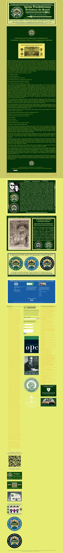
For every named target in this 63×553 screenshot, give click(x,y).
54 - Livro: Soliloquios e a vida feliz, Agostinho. (46, 378)
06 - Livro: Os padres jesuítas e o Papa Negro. (46, 313)
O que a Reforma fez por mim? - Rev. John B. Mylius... (14, 395)
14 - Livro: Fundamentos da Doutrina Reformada (46, 322)
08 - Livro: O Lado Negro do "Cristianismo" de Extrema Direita (48, 315)
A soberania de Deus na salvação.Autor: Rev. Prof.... (14, 331)
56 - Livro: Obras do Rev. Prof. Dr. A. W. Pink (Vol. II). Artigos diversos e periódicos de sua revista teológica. (48, 381)
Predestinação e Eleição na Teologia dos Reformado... (14, 408)
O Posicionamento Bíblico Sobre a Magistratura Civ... (14, 426)
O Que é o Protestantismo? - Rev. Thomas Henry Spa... (14, 410)
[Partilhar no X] (15, 170)
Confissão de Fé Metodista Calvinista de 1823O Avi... (14, 370)
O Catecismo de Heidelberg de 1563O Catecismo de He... (14, 360)
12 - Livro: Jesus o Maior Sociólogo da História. (46, 320)
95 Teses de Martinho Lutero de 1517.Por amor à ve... (14, 371)
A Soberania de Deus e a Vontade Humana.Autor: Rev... (14, 334)
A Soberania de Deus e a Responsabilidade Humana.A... (14, 335)
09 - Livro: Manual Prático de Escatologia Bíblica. (46, 316)
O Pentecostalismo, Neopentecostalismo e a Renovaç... (14, 436)
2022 (8, 307)
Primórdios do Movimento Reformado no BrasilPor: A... (14, 446)
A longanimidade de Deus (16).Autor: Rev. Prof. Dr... (14, 310)
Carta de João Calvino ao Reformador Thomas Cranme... (14, 373)
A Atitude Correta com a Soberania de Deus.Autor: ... (14, 337)
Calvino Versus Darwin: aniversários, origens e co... (14, 344)
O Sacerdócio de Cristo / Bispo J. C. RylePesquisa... (14, 412)
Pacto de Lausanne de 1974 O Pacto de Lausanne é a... (14, 369)
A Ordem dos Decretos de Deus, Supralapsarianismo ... (14, 445)
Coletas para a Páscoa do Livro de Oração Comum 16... (14, 389)
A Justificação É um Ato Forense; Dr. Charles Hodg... (14, 425)
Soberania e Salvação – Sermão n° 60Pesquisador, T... (14, 435)
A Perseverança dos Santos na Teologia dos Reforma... (14, 409)
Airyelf (33, 551)
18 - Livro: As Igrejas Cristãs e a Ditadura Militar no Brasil (47, 327)
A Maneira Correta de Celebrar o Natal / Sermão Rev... (14, 423)
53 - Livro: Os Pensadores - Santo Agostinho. (46, 377)
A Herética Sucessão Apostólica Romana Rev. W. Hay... (14, 414)
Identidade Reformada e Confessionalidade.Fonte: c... (14, 347)
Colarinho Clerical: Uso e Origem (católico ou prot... (14, 437)
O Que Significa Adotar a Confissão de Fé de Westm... (14, 384)
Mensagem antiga (53, 174)
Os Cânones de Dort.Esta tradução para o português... (14, 356)
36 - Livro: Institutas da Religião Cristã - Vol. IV (46, 353)
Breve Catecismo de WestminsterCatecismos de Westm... (14, 361)
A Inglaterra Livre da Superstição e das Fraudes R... (14, 397)
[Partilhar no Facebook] (16, 170)
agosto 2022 (9, 308)
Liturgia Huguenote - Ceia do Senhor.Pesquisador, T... (14, 387)
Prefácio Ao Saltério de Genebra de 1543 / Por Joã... (14, 427)
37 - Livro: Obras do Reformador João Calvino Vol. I (47, 354)
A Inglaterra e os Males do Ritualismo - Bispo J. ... (14, 401)
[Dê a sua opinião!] (14, 170)
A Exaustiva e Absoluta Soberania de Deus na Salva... (14, 318)
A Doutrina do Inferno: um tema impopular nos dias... (14, 382)
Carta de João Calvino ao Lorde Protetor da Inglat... (14, 372)
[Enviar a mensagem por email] (13, 170)
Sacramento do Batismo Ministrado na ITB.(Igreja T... (14, 444)
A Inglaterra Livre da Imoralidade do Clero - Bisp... (14, 398)
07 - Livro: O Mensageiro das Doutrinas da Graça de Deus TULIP (48, 314)
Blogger (40, 551)
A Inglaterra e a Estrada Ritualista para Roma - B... (14, 400)
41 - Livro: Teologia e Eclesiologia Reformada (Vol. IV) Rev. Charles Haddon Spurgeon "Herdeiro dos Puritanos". (48, 360)
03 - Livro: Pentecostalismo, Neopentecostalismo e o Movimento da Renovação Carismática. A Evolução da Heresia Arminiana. (48, 310)
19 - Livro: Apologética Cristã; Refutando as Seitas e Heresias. (48, 328)
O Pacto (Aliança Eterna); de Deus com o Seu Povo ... (14, 443)
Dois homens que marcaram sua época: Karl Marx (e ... (14, 343)
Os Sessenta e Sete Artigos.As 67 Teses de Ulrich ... (14, 348)
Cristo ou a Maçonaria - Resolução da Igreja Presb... (14, 421)
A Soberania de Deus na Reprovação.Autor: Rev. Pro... (14, 332)
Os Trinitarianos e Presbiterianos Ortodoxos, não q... (14, 441)
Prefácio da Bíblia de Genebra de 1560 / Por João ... (14, 422)
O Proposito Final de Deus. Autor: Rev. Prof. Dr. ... (14, 320)
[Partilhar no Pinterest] (17, 170)
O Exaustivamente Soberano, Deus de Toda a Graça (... (14, 309)
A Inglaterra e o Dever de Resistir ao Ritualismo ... (14, 402)
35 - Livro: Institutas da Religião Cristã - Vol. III (46, 352)
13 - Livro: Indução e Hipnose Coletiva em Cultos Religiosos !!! (48, 321)
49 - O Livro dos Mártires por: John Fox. (45, 372)
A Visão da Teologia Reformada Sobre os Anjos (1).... (14, 311)
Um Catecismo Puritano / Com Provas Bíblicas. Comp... (14, 434)
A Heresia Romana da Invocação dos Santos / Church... (14, 428)
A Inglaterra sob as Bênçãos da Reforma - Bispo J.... (14, 399)
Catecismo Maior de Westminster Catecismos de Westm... (14, 362)
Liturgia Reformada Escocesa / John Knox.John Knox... (14, 388)
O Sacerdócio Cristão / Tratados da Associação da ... (14, 415)
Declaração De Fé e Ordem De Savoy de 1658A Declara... (14, 359)
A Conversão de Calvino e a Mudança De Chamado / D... (14, 424)
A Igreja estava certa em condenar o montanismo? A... (14, 345)
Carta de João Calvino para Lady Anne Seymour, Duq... (14, 374)
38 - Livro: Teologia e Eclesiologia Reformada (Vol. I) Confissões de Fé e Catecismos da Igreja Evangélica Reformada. (48, 355)
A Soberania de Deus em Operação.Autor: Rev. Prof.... (14, 333)
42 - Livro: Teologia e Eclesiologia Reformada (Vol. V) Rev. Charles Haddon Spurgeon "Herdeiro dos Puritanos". (48, 362)
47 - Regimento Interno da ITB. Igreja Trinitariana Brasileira (48, 369)
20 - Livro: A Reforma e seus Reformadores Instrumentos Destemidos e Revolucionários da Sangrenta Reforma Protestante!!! (48, 329)
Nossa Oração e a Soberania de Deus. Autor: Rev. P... (14, 336)
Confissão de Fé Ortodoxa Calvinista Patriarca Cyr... (14, 363)
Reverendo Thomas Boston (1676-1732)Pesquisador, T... (14, 383)
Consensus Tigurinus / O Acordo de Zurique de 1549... (14, 358)
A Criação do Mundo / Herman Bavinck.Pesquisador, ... (14, 413)
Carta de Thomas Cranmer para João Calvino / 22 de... (14, 376)
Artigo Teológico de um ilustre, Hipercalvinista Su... (14, 438)
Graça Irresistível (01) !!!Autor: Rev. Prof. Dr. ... (13, 324)
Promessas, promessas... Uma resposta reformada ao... (14, 346)
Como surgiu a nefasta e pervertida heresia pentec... (14, 442)
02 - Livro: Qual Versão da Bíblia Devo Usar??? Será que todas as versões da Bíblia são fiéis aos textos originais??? (48, 308)
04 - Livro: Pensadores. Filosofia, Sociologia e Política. (47, 311)
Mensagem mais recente (10, 174)
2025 (8, 449)
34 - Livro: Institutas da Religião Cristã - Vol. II (46, 351)
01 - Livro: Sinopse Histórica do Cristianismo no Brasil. (47, 307)
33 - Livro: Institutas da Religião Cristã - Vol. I (46, 350)
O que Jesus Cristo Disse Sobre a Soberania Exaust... (14, 319)
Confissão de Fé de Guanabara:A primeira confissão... (14, 350)
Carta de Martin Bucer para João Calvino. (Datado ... (14, 375)
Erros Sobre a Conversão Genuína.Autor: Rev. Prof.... (14, 323)
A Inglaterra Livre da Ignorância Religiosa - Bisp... (14, 396)
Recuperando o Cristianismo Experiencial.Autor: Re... (14, 322)
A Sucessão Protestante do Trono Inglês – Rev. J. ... (14, 411)
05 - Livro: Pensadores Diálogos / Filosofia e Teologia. (47, 312)
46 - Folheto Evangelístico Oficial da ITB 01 (46, 368)
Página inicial (32, 174)
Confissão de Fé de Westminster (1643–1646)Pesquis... (14, 357)
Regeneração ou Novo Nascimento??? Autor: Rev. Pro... (14, 321)
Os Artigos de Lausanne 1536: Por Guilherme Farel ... (14, 349)
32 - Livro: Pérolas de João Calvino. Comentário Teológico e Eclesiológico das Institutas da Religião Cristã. (48, 349)
